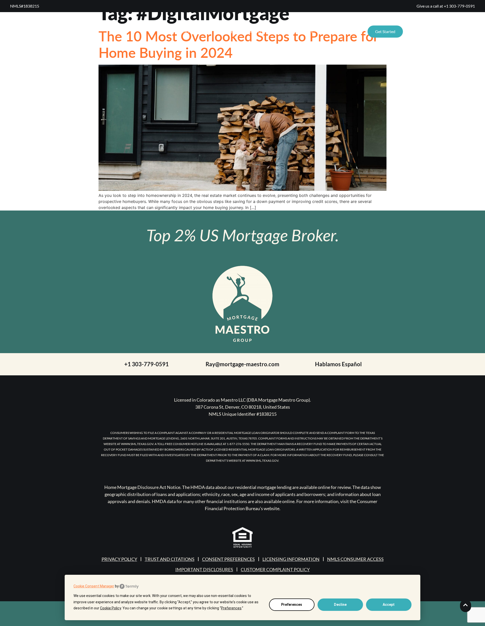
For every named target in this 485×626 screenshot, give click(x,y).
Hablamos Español (338, 364)
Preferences (291, 605)
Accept (389, 605)
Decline (340, 605)
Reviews (230, 31)
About (256, 31)
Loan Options (337, 31)
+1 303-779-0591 (459, 6)
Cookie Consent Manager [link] (94, 586)
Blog (278, 31)
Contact (303, 31)
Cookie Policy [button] (110, 608)
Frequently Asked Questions (439, 31)
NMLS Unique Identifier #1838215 (243, 414)
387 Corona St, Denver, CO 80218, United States (242, 407)
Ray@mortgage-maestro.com (242, 364)
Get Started (385, 31)
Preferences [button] (231, 608)
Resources (190, 31)
